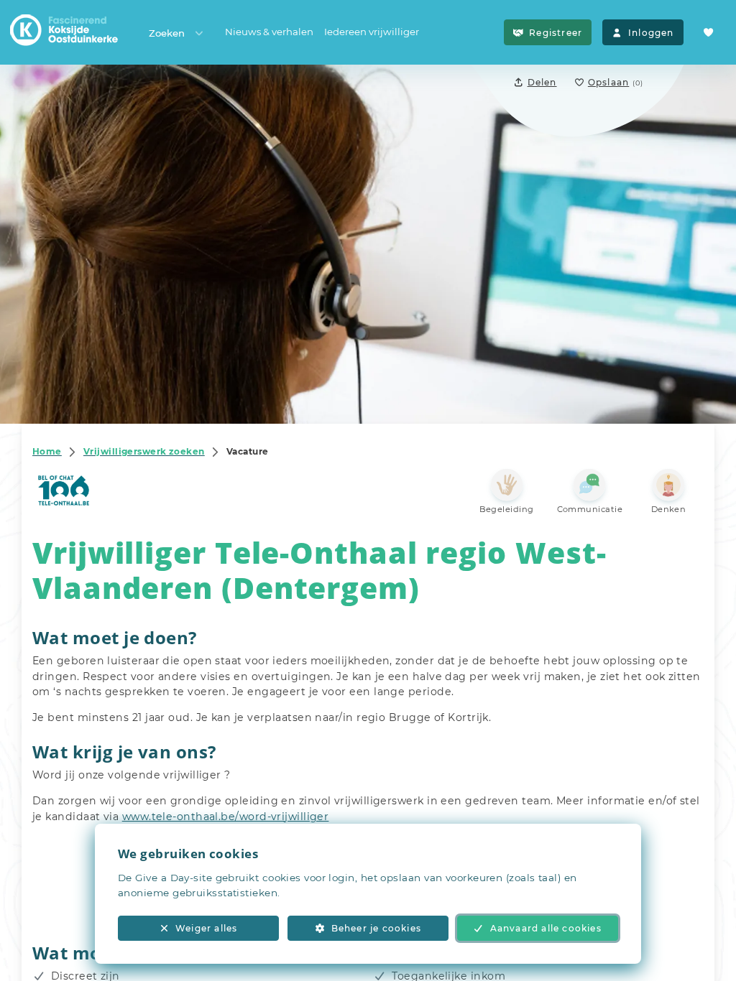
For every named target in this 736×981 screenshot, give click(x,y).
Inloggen (651, 32)
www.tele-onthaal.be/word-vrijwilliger (225, 816)
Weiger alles (206, 928)
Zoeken (167, 33)
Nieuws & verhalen (269, 31)
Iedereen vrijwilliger (371, 31)
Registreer (555, 32)
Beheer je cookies (376, 928)
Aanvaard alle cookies (546, 928)
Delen (542, 82)
